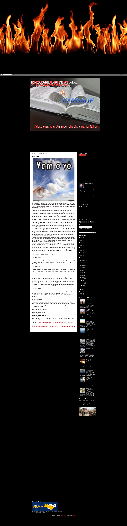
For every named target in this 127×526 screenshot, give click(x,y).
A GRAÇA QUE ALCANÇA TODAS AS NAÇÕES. (90, 389)
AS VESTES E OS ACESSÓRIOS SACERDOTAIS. (89, 349)
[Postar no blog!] (68, 322)
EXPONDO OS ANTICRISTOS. (89, 320)
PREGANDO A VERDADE (54, 82)
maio (82, 272)
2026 (81, 237)
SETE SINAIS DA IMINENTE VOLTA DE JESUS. (90, 310)
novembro (83, 262)
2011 (81, 293)
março (82, 275)
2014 (81, 257)
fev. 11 (83, 282)
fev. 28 (83, 278)
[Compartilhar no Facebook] (71, 322)
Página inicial (54, 326)
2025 (81, 239)
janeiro (82, 289)
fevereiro (83, 277)
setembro (83, 265)
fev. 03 (83, 285)
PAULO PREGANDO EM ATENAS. (87, 400)
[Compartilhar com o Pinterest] (72, 322)
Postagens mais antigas (67, 326)
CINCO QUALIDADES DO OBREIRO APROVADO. (90, 360)
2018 (81, 250)
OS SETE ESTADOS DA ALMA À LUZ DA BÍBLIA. (90, 340)
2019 (81, 249)
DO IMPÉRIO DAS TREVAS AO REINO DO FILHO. (90, 378)
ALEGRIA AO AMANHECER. (88, 300)
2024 (81, 240)
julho (82, 268)
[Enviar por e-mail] (67, 322)
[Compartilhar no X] (70, 322)
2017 (81, 252)
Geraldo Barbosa (89, 183)
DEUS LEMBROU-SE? (90, 369)
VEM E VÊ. (36, 156)
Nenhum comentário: (58, 322)
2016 (81, 254)
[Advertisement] (39, 9)
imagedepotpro (63, 515)
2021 (81, 245)
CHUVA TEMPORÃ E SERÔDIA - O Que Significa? (90, 329)
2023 (81, 242)
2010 (81, 294)
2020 (81, 247)
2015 (81, 255)
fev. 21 (83, 280)
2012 (81, 291)
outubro (83, 263)
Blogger (73, 515)
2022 (81, 244)
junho (82, 270)
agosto (82, 267)
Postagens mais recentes (40, 326)
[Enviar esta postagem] (65, 322)
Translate (88, 228)
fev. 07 (83, 283)
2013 (81, 259)
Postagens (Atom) (40, 329)
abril (82, 273)
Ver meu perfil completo (83, 204)
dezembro (83, 260)
